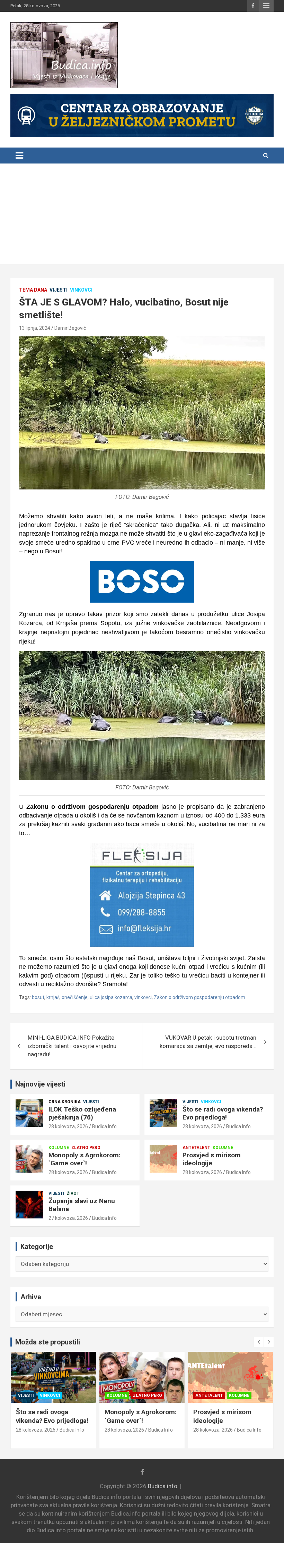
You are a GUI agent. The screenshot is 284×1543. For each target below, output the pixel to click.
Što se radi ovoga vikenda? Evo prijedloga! (223, 1113)
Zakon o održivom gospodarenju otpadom (199, 997)
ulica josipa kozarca (111, 997)
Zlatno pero (85, 1147)
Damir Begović (70, 328)
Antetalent (196, 1147)
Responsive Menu (266, 6)
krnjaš (53, 997)
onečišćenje (75, 997)
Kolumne (58, 1147)
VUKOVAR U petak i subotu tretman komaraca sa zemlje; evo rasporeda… (208, 1041)
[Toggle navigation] (19, 155)
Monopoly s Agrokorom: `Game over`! (84, 1159)
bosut (38, 997)
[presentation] (259, 1342)
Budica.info (162, 1486)
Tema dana (33, 290)
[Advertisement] (142, 215)
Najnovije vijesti (40, 1084)
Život (73, 1193)
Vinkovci (81, 290)
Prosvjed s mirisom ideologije (212, 1159)
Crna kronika (64, 1101)
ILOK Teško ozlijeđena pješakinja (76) (82, 1113)
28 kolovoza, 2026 (68, 1126)
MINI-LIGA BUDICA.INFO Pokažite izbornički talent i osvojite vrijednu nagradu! (72, 1046)
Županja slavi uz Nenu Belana (81, 1205)
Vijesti (59, 290)
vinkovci (143, 997)
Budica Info (104, 1126)
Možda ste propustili (47, 1342)
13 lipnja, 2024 (34, 328)
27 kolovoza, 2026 (68, 1218)
